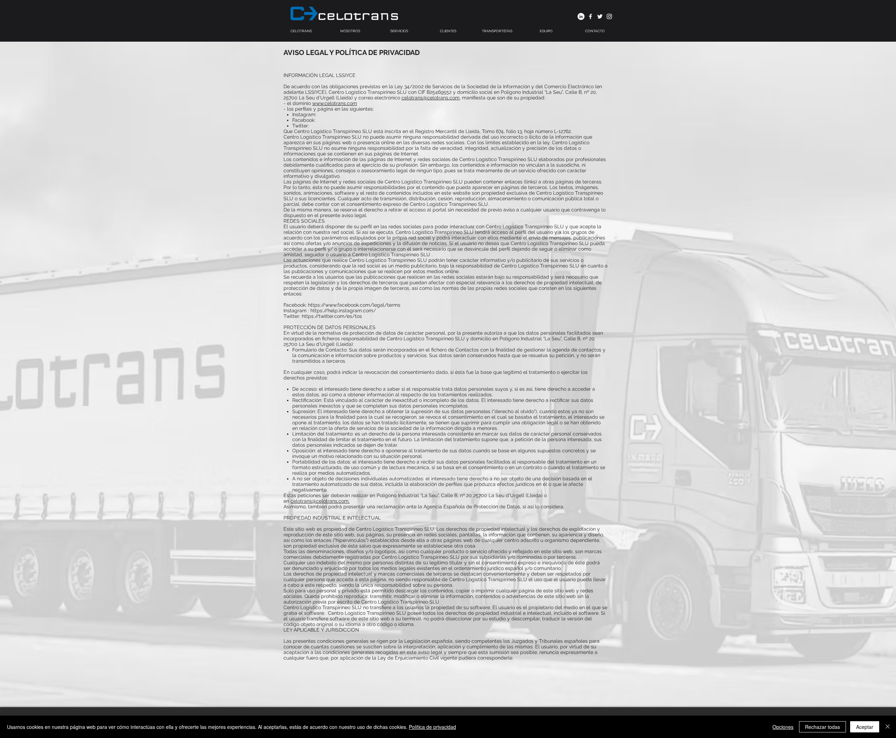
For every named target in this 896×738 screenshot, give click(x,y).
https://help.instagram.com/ (343, 310)
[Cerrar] (887, 726)
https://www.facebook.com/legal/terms (354, 305)
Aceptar (864, 726)
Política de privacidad (432, 726)
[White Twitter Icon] (599, 16)
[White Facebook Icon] (590, 16)
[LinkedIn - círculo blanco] (581, 16)
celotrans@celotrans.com (430, 97)
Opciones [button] (782, 726)
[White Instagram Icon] (609, 16)
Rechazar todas (822, 726)
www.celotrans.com (334, 103)
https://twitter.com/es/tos (332, 316)
